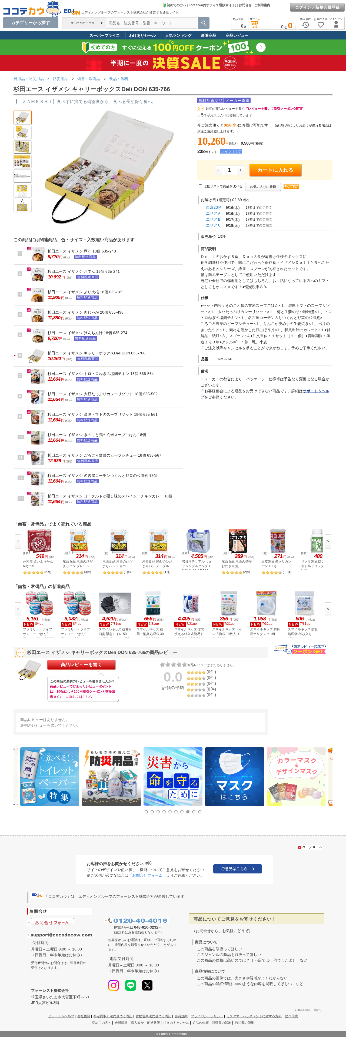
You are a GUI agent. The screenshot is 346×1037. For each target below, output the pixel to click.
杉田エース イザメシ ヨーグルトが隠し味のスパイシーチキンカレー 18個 (110, 496)
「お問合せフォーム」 (147, 875)
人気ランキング (178, 35)
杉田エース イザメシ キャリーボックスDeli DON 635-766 (96, 353)
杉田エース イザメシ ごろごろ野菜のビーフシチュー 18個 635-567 (104, 455)
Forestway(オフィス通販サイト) (212, 5)
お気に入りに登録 (263, 187)
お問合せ (245, 5)
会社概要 (83, 1016)
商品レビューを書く (81, 664)
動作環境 (291, 1016)
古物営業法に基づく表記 (153, 1016)
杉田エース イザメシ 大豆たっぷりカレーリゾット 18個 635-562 (103, 394)
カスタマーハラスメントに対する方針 (254, 1016)
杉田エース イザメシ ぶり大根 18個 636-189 (86, 292)
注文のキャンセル (176, 1023)
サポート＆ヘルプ (61, 1016)
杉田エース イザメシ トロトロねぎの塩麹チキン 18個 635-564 (101, 373)
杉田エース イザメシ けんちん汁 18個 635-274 (87, 333)
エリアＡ (213, 213)
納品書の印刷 (244, 1023)
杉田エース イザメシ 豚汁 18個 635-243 (82, 251)
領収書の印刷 (221, 1023)
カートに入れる (276, 170)
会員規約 (181, 1016)
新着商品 (208, 35)
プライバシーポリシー (207, 1016)
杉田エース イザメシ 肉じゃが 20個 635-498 (86, 312)
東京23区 (214, 207)
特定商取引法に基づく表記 (113, 1016)
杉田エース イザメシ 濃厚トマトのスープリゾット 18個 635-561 (103, 414)
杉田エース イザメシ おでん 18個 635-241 (84, 271)
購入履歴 (137, 1023)
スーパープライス (104, 35)
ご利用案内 (262, 5)
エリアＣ (213, 225)
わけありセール (142, 35)
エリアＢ (213, 219)
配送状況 (153, 1023)
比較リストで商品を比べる (223, 186)
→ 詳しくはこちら (78, 697)
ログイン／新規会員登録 (317, 7)
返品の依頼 (200, 1023)
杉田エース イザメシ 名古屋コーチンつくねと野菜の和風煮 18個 (102, 475)
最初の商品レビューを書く (225, 109)
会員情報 (121, 1023)
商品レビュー (237, 35)
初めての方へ (176, 5)
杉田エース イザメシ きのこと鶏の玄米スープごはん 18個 (97, 435)
